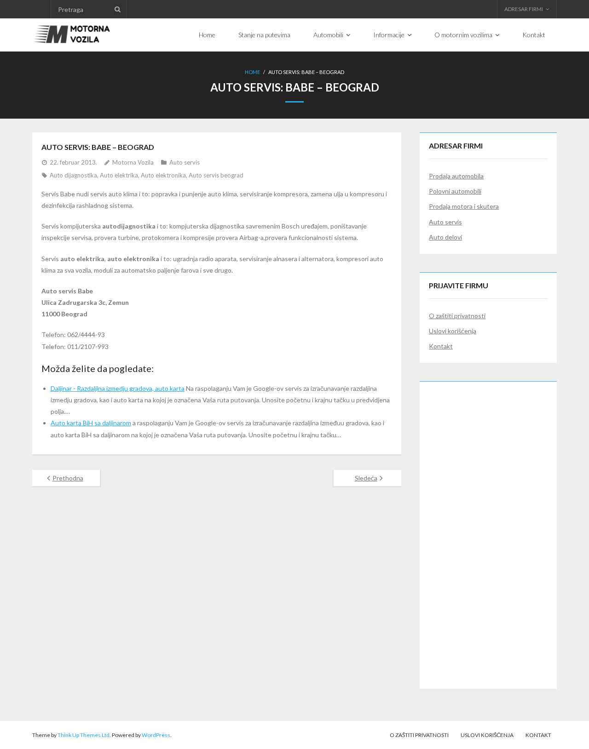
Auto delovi (445, 237)
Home (252, 72)
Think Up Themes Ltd (84, 735)
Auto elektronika (163, 175)
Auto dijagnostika (73, 175)
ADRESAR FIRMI (523, 9)
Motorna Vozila (133, 162)
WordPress (156, 735)
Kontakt (441, 346)
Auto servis (184, 162)
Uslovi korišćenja (452, 331)
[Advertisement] (488, 529)
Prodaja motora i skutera (464, 206)
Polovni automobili (455, 191)
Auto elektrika (119, 175)
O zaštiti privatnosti (457, 316)
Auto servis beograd (216, 175)
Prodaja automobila (456, 176)
